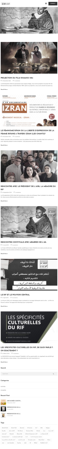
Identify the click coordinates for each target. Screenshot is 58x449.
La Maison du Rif (44, 433)
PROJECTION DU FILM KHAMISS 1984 (17, 78)
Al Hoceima (29, 427)
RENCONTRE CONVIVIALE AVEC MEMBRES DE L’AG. (23, 242)
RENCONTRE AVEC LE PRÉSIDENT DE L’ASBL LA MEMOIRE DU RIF (28, 188)
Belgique (48, 427)
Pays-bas (19, 442)
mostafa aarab (21, 439)
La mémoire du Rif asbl (17, 436)
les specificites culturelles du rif (8, 439)
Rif (30, 442)
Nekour (48, 439)
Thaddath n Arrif (44, 442)
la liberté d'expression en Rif (31, 433)
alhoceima (22, 427)
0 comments (17, 80)
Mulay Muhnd (41, 439)
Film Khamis (20, 430)
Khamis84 (12, 433)
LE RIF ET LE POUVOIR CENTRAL (15, 295)
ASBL (41, 427)
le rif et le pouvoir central (36, 436)
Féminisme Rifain (29, 430)
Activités (3, 386)
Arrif (36, 427)
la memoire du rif (5, 436)
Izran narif (4, 433)
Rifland (35, 442)
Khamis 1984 (19, 433)
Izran (44, 430)
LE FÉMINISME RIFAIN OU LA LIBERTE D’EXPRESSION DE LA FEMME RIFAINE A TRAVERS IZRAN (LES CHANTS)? (27, 132)
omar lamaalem (10, 442)
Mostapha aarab (31, 439)
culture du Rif (12, 430)
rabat (25, 442)
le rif (27, 436)
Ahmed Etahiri (5, 427)
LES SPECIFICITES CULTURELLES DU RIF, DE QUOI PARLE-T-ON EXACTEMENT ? (27, 349)
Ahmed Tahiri (14, 427)
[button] (52, 3)
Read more (4, 89)
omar (3, 442)
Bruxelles (4, 430)
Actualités (3, 390)
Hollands (38, 430)
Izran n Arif (50, 430)
